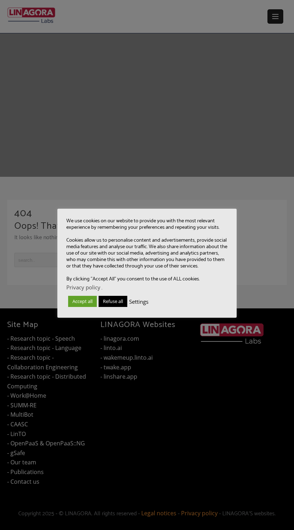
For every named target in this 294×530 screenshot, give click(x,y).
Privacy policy (83, 287)
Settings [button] (138, 301)
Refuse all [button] (113, 301)
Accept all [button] (82, 301)
